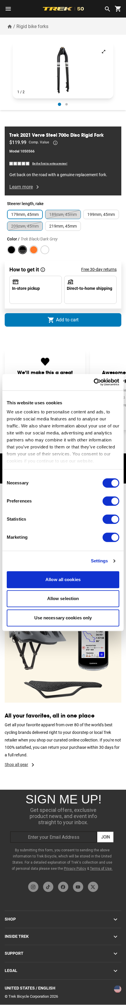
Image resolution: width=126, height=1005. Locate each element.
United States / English (30, 988)
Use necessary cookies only (63, 617)
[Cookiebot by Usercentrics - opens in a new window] (93, 382)
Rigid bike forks (32, 26)
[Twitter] (93, 887)
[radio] (59, 104)
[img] (19, 163)
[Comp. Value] (55, 143)
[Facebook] (63, 887)
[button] (63, 70)
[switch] (111, 501)
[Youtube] (78, 887)
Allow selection (63, 598)
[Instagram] (33, 887)
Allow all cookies (63, 579)
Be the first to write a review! (49, 163)
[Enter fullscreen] (103, 51)
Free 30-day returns (99, 269)
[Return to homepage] (9, 26)
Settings (99, 560)
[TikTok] (48, 887)
